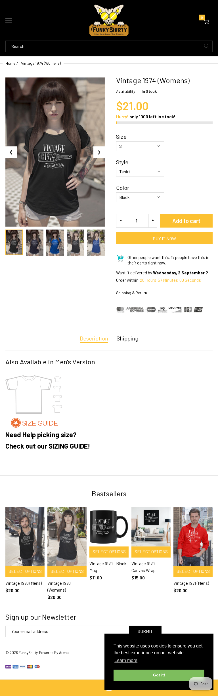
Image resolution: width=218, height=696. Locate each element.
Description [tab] (94, 338)
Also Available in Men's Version (50, 362)
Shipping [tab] (128, 338)
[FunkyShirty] (109, 20)
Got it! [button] (159, 675)
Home (10, 63)
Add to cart (186, 220)
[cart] (207, 21)
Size (121, 136)
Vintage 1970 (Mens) (23, 583)
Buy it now (164, 238)
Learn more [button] (125, 660)
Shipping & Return (131, 292)
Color (122, 187)
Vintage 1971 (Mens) (191, 583)
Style (122, 162)
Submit (145, 631)
